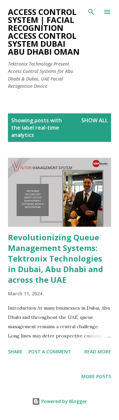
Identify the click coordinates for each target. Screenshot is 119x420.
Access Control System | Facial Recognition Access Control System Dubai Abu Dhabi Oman (44, 31)
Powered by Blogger (63, 401)
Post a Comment (49, 351)
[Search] (91, 12)
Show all (94, 120)
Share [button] (15, 351)
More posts (96, 376)
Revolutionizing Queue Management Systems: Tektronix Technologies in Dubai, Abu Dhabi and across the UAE (55, 258)
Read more (97, 351)
